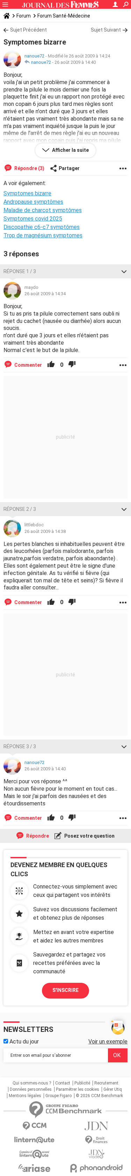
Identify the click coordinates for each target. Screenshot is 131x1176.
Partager (69, 168)
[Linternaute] (34, 1140)
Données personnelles (31, 1089)
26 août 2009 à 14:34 (45, 293)
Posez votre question (89, 836)
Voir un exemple (108, 1041)
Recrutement (106, 1083)
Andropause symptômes (33, 201)
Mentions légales (25, 1095)
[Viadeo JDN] (97, 1154)
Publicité (82, 1083)
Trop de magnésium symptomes (42, 235)
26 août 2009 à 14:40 (75, 62)
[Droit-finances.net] (97, 1140)
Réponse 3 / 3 (19, 746)
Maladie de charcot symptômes (42, 210)
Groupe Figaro (58, 1095)
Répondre (37, 836)
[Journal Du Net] (97, 1126)
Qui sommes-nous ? (32, 1083)
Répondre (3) (28, 168)
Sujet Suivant (106, 30)
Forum (23, 16)
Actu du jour (23, 1041)
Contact (62, 1083)
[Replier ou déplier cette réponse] (124, 271)
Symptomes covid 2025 (32, 218)
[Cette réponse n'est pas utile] (72, 365)
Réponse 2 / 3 (19, 509)
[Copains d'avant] (34, 1154)
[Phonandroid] (97, 1168)
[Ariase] (34, 1168)
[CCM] (34, 1126)
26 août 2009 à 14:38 (45, 531)
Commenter (27, 365)
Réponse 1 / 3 (19, 271)
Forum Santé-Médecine (63, 16)
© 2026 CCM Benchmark (99, 1095)
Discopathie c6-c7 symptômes (41, 227)
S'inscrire (65, 990)
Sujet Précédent (28, 30)
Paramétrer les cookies (77, 1089)
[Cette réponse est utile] (51, 365)
